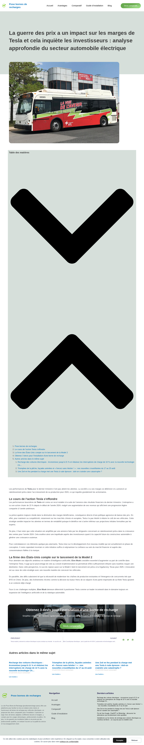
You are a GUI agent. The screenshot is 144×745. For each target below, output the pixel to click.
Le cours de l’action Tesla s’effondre (30, 449)
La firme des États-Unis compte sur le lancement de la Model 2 (41, 452)
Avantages (62, 6)
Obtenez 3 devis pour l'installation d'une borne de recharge (39, 456)
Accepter (119, 740)
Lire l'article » (13, 677)
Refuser (135, 740)
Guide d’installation (94, 6)
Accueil (50, 6)
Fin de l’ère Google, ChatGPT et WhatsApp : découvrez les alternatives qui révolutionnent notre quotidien (116, 714)
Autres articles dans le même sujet (29, 459)
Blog (110, 6)
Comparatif (77, 6)
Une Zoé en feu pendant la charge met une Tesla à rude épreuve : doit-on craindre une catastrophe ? (60, 471)
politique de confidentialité (69, 742)
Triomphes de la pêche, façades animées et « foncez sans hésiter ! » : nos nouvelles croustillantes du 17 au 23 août (66, 468)
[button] (72, 226)
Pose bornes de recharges (26, 446)
